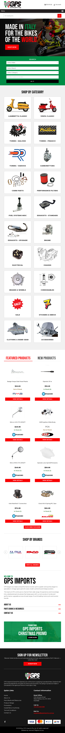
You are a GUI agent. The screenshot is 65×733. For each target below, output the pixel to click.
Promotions (7, 705)
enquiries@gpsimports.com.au (44, 713)
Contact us (8, 613)
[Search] (59, 16)
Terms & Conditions (10, 710)
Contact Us (7, 713)
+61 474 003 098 (39, 707)
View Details (18, 399)
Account (58, 4)
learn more (33, 637)
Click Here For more (32, 527)
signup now (32, 664)
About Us (7, 698)
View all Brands (32, 565)
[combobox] (32, 62)
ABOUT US (7, 604)
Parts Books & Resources (14, 608)
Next (59, 552)
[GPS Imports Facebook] (5, 722)
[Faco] (16, 552)
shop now (12, 47)
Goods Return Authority (11, 708)
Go (32, 81)
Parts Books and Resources (12, 700)
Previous (6, 552)
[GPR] (33, 552)
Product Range (9, 703)
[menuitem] (48, 4)
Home (6, 695)
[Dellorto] (49, 552)
